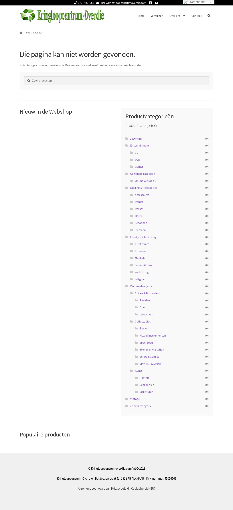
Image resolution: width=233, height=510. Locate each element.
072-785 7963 (86, 3)
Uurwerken (146, 314)
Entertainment (139, 145)
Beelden (145, 300)
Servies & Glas (143, 265)
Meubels (140, 258)
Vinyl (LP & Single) (151, 363)
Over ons (174, 15)
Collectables (143, 321)
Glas (142, 307)
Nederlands (197, 1)
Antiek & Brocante (146, 293)
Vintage (135, 399)
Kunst (138, 370)
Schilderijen (147, 385)
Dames (139, 201)
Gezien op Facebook (142, 173)
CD (136, 152)
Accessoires (142, 195)
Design (139, 209)
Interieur (140, 251)
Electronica (142, 244)
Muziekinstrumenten (153, 335)
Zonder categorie (141, 406)
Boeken (144, 328)
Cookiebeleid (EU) (143, 489)
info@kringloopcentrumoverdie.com (123, 3)
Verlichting (142, 272)
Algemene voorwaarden (93, 489)
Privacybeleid (120, 489)
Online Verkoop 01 (146, 181)
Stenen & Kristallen (152, 349)
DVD (137, 159)
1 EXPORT (136, 138)
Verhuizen (157, 15)
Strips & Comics (149, 356)
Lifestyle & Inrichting (143, 237)
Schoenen (141, 223)
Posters (144, 377)
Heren (139, 216)
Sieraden (140, 230)
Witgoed (140, 279)
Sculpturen (146, 392)
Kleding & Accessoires (143, 187)
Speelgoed (146, 342)
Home (140, 15)
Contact (196, 15)
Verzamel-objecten (142, 286)
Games (139, 166)
